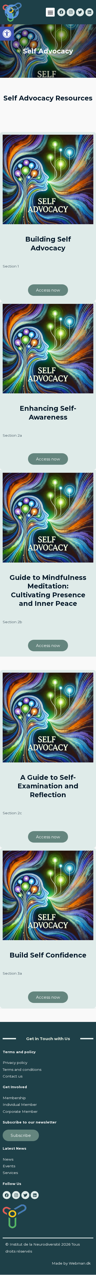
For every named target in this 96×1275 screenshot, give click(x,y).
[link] (7, 34)
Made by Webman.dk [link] (71, 1263)
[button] (50, 12)
